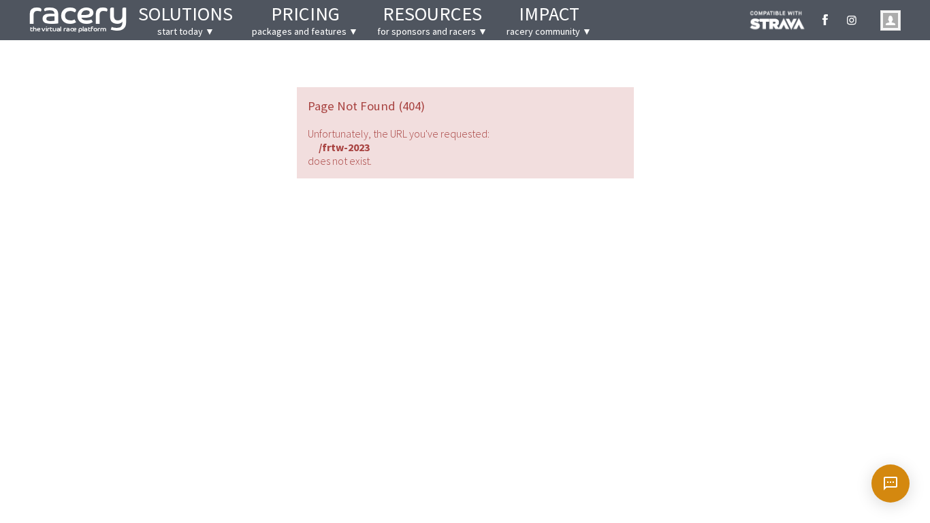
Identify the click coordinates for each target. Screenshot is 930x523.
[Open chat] (890, 483)
